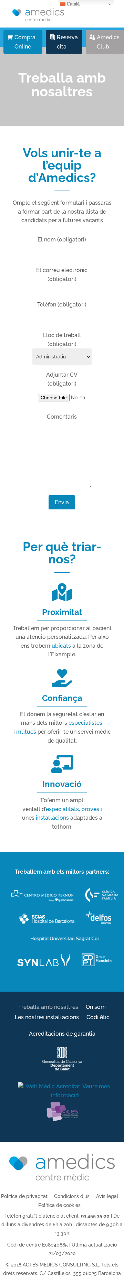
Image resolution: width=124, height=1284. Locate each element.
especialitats (62, 809)
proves (90, 809)
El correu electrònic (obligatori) (61, 274)
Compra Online (24, 42)
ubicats (61, 646)
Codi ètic (98, 1018)
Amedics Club (108, 42)
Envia (62, 502)
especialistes (85, 723)
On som (96, 1007)
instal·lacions (52, 817)
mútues (26, 732)
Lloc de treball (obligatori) (62, 339)
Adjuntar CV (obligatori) (62, 379)
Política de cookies (59, 1205)
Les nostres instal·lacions (47, 1018)
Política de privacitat (24, 1196)
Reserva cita (67, 42)
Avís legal (107, 1196)
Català (72, 4)
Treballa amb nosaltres (48, 1007)
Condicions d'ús (72, 1196)
